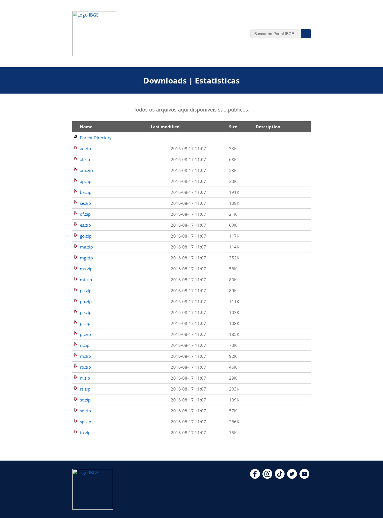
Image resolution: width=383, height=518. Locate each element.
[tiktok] (280, 477)
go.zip (85, 236)
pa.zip (85, 290)
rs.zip (85, 389)
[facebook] (255, 477)
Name (86, 126)
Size (233, 126)
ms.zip (86, 268)
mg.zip (86, 258)
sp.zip (85, 421)
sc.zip (85, 400)
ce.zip (85, 203)
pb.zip (86, 301)
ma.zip (86, 247)
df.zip (85, 214)
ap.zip (85, 181)
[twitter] (292, 477)
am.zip (86, 170)
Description (268, 126)
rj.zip (84, 345)
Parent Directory (96, 137)
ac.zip (85, 148)
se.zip (85, 411)
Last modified (165, 126)
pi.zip (85, 323)
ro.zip (85, 367)
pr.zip (85, 334)
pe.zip (85, 312)
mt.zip (86, 279)
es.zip (85, 225)
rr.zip (85, 378)
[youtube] (304, 477)
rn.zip (85, 356)
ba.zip (85, 192)
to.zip (85, 432)
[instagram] (267, 477)
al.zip (85, 159)
